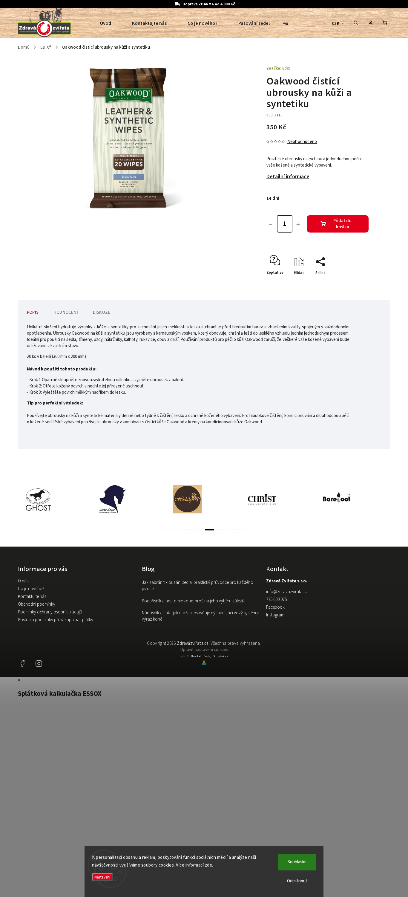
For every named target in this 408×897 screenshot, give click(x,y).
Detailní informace (287, 176)
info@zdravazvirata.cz (287, 592)
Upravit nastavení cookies (204, 650)
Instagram (275, 615)
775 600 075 (276, 599)
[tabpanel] (55, 499)
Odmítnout (297, 881)
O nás (23, 581)
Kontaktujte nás (32, 596)
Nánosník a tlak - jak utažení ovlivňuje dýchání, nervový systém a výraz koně (200, 616)
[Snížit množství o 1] (270, 224)
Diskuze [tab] (101, 312)
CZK (336, 23)
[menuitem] (111, 23)
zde (208, 865)
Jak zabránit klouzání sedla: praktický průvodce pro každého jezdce (197, 585)
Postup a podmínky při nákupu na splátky (55, 620)
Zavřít (350, 283)
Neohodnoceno (302, 141)
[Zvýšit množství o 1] (298, 224)
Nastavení (102, 877)
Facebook (275, 607)
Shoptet (196, 656)
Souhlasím (297, 862)
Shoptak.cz (220, 656)
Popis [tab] (33, 312)
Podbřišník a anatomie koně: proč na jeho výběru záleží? (193, 601)
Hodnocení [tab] (65, 312)
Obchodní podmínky (36, 604)
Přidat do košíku (342, 224)
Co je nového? (31, 589)
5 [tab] (209, 529)
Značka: (278, 68)
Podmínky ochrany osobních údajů (50, 612)
